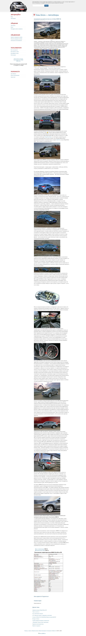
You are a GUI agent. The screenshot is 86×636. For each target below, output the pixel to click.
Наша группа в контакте (18, 58)
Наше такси (13, 77)
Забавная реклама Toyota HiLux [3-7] (39, 610)
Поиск (12, 27)
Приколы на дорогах (36, 625)
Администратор (37, 20)
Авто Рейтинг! (13, 73)
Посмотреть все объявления (16, 40)
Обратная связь (35, 630)
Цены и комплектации (39, 549)
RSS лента (18, 61)
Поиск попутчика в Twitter (18, 59)
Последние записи (14, 28)
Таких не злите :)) (35, 611)
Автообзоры (53, 14)
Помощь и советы (27, 630)
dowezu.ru (54, 630)
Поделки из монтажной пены (38, 624)
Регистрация (13, 18)
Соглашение (49, 630)
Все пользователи (14, 49)
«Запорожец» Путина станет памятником (40, 622)
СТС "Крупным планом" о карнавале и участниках (42, 615)
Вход (12, 16)
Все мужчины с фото (15, 51)
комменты (21, 28)
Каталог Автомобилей (15, 75)
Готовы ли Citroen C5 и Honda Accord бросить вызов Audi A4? (44, 617)
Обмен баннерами (42, 630)
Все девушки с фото (15, 53)
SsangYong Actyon (48, 136)
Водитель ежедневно (15, 37)
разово (21, 37)
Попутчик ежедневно (15, 38)
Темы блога (13, 25)
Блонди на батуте (35, 618)
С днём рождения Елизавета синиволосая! (40, 620)
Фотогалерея (13, 55)
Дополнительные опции (40, 550)
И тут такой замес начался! (37, 613)
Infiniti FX (58, 139)
